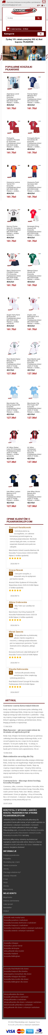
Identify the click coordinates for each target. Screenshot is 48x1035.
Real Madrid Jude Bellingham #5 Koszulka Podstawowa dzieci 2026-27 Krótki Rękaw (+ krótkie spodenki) (34, 363)
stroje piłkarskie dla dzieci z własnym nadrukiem (22, 1002)
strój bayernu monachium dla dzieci (17, 974)
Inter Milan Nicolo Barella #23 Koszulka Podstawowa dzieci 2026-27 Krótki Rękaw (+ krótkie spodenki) (34, 496)
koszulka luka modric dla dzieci (16, 979)
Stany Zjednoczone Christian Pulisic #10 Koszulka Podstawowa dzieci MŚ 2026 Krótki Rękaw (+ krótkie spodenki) (14, 275)
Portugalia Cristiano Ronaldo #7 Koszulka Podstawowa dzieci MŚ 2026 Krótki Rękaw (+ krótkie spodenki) (14, 142)
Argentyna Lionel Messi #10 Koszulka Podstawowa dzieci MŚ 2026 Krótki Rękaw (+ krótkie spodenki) (14, 98)
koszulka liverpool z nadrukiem (16, 925)
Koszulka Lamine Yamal (13, 946)
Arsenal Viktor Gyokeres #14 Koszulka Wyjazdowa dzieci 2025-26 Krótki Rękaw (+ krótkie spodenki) (24, 585)
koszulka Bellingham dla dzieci (16, 982)
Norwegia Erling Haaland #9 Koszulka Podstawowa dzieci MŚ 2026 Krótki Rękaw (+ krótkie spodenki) (34, 230)
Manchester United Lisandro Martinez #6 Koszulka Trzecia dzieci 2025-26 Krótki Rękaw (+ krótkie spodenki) (24, 553)
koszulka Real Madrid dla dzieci (16, 969)
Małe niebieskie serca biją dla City (18, 756)
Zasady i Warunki (10, 876)
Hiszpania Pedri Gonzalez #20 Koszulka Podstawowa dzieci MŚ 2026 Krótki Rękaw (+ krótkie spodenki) (34, 186)
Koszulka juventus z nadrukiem (16, 920)
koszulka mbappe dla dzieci (15, 977)
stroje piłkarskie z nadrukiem (15, 999)
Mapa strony (8, 889)
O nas (5, 879)
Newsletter (7, 908)
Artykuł (6, 911)
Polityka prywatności (11, 855)
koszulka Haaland (11, 954)
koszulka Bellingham (12, 956)
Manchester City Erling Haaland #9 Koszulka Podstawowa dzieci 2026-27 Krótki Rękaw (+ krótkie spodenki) (14, 407)
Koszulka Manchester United (22, 833)
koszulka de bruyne (11, 948)
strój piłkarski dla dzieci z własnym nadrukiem (22, 1007)
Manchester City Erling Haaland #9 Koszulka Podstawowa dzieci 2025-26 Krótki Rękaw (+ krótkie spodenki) (23, 614)
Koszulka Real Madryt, (27, 830)
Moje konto (7, 897)
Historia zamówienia (11, 901)
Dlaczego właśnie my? (12, 872)
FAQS (5, 882)
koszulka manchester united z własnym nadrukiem (23, 928)
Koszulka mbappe (11, 943)
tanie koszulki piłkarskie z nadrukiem (18, 1005)
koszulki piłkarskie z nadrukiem (16, 997)
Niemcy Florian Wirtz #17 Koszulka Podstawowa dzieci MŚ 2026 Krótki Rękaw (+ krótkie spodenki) (14, 230)
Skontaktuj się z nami (11, 862)
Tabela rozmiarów (10, 865)
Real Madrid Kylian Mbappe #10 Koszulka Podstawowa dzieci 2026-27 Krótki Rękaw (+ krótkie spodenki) (14, 363)
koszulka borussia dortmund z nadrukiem (20, 923)
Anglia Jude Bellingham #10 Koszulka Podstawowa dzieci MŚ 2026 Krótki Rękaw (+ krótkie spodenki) (34, 319)
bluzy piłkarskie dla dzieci (14, 994)
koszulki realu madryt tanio (14, 917)
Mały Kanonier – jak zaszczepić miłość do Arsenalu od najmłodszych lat (21, 731)
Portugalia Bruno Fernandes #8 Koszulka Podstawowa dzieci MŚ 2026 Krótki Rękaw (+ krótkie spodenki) (34, 142)
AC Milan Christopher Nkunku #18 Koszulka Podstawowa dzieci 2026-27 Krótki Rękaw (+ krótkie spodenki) (34, 451)
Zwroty (6, 869)
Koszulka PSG (16, 835)
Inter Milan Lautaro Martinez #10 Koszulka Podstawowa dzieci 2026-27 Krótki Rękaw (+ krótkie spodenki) (14, 496)
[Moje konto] (43, 5)
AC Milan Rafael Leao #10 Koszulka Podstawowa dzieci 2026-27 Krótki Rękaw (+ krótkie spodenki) (14, 451)
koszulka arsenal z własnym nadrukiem (19, 931)
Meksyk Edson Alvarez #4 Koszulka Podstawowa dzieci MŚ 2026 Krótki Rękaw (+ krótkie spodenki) (34, 275)
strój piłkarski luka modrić (14, 951)
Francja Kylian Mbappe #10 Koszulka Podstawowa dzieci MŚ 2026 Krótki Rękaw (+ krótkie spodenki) (34, 98)
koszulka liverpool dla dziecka (15, 971)
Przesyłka (7, 859)
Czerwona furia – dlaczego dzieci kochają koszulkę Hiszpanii (22, 782)
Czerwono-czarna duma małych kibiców (21, 706)
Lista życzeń (8, 904)
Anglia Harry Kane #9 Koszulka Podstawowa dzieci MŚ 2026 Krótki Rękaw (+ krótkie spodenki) (14, 319)
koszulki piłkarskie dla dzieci (20, 845)
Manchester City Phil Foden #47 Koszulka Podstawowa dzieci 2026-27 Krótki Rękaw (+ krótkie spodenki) (34, 407)
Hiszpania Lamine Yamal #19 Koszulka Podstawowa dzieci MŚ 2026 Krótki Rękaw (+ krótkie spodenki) (14, 186)
